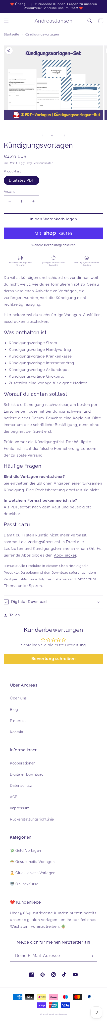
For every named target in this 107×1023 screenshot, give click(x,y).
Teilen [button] (14, 615)
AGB (13, 797)
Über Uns (18, 698)
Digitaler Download (27, 774)
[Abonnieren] (91, 956)
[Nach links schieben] (42, 135)
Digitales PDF (21, 180)
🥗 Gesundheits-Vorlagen (32, 862)
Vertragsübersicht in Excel (52, 542)
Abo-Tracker (65, 555)
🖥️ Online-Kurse (24, 884)
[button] (6, 20)
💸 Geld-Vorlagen (25, 851)
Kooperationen (23, 763)
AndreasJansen (58, 1014)
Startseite (11, 34)
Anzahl (9, 191)
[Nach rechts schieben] (64, 135)
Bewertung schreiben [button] (53, 658)
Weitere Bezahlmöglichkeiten (53, 245)
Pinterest (18, 721)
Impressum (19, 808)
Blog (14, 710)
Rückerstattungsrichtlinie (32, 819)
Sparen (35, 586)
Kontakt (16, 732)
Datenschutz (21, 786)
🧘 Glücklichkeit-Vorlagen (32, 873)
